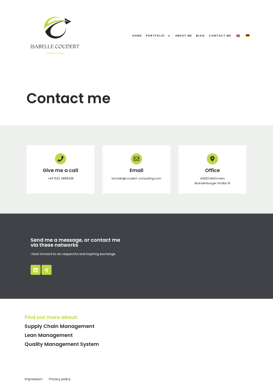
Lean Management (49, 335)
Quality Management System (62, 344)
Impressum (34, 379)
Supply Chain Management (60, 326)
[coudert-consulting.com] (55, 36)
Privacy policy (60, 379)
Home (137, 36)
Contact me (220, 36)
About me (183, 36)
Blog (200, 36)
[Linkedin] (36, 270)
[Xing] (47, 270)
